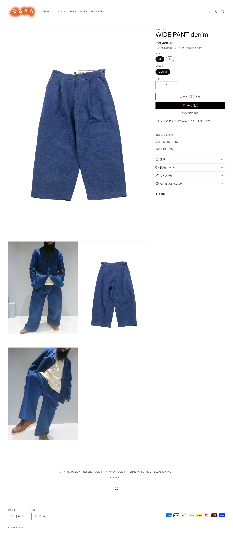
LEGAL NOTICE (162, 471)
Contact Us (116, 477)
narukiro (20, 527)
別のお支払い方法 (190, 113)
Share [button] (162, 193)
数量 (157, 78)
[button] (47, 11)
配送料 (167, 48)
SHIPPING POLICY (69, 471)
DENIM (163, 71)
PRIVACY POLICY (115, 471)
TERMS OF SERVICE (139, 471)
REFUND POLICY (92, 471)
